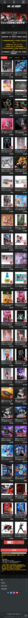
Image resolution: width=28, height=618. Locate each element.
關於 (2, 579)
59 (19, 542)
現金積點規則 (4, 588)
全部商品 (3, 582)
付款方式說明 (4, 585)
